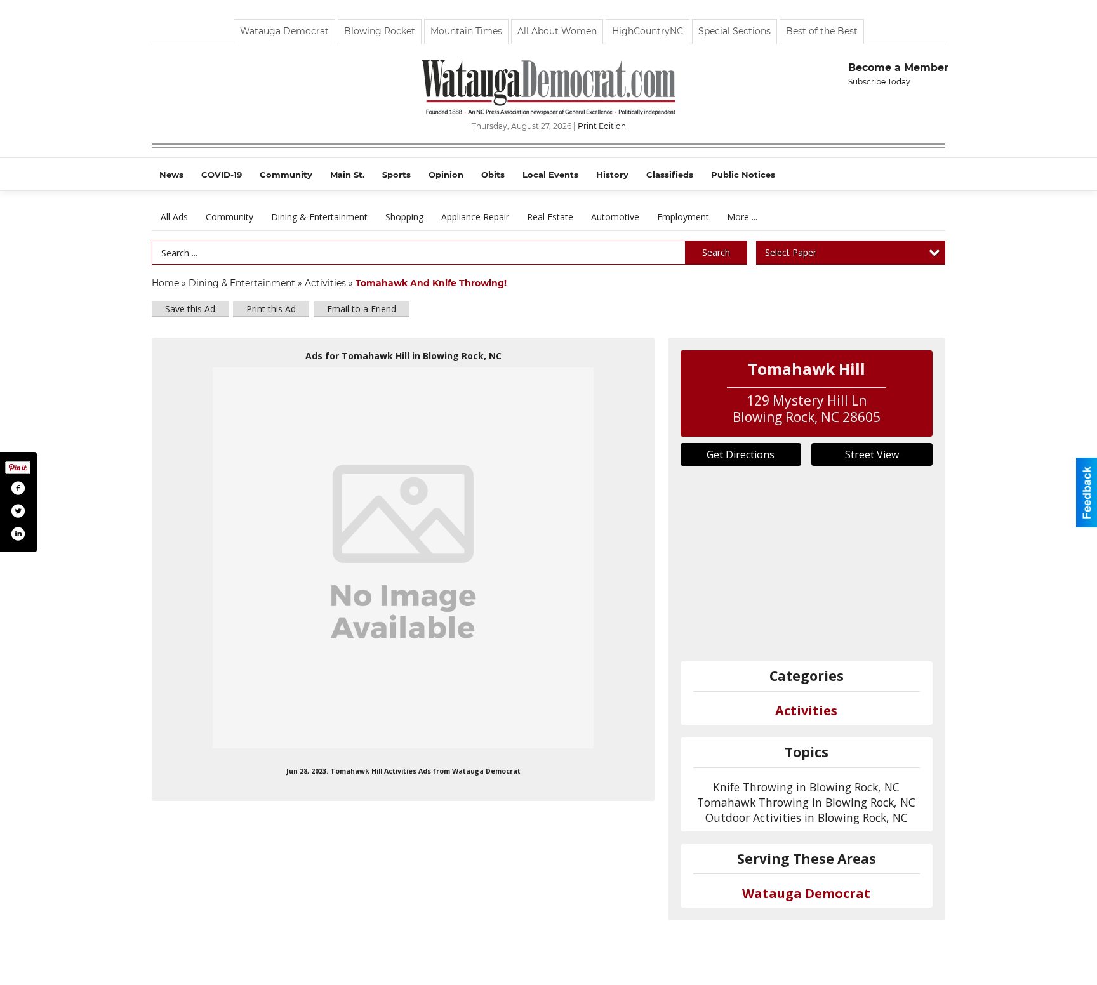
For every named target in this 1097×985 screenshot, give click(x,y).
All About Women (557, 31)
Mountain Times (466, 31)
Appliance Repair (475, 217)
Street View (872, 454)
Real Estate (550, 217)
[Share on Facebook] (18, 488)
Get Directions (741, 454)
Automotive (615, 217)
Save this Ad (190, 309)
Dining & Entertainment (319, 217)
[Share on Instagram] (18, 534)
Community (229, 217)
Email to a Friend (361, 309)
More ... (742, 217)
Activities (325, 283)
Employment (683, 217)
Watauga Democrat (284, 31)
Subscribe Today (879, 81)
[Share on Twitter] (18, 511)
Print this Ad (271, 309)
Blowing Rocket (379, 31)
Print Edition (602, 126)
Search (716, 252)
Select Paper (790, 252)
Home (165, 283)
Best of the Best (822, 31)
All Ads (174, 217)
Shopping (404, 217)
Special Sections (734, 31)
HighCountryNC (647, 31)
